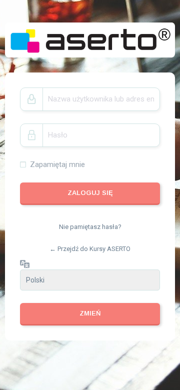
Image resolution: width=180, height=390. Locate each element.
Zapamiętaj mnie (57, 164)
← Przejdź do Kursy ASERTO (90, 248)
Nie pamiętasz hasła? (90, 226)
